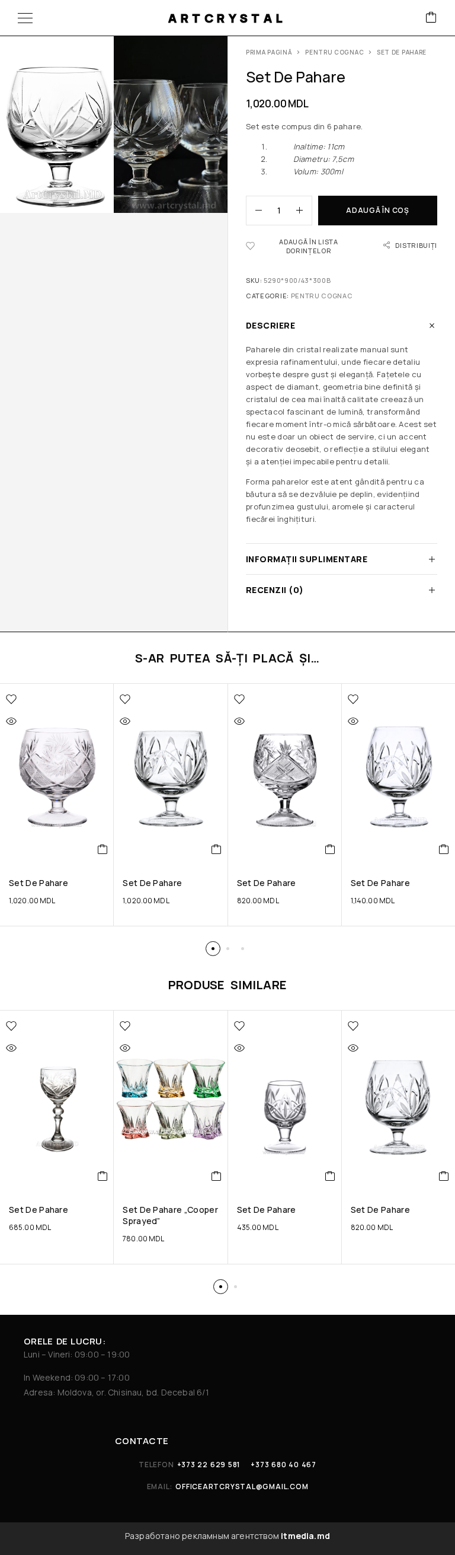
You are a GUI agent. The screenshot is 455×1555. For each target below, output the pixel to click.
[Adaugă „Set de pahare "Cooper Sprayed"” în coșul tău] (216, 1176)
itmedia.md (305, 1535)
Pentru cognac (334, 52)
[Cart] (431, 18)
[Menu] (25, 18)
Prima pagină (269, 52)
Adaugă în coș (377, 210)
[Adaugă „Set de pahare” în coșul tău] (102, 849)
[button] (213, 948)
